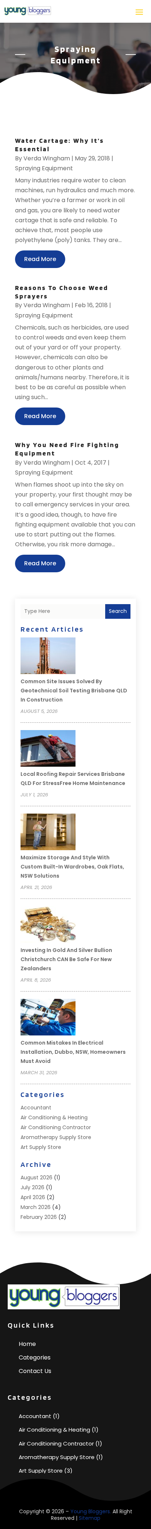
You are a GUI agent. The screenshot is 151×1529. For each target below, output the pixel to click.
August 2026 (36, 1177)
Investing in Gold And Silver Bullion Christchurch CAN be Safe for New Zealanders (66, 959)
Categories (35, 1357)
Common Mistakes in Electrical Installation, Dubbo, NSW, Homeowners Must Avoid (73, 1052)
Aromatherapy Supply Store (56, 1137)
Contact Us (35, 1371)
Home (27, 1344)
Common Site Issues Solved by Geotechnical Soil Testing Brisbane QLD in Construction (74, 690)
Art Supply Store (41, 1147)
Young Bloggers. (90, 1511)
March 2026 (36, 1207)
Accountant (36, 1107)
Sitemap (89, 1518)
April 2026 (33, 1197)
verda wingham (46, 158)
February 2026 (39, 1217)
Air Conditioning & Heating (54, 1117)
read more (40, 259)
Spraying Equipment (44, 168)
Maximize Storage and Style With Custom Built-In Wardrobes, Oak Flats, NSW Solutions (72, 866)
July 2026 (32, 1187)
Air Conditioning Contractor (56, 1127)
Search (118, 611)
